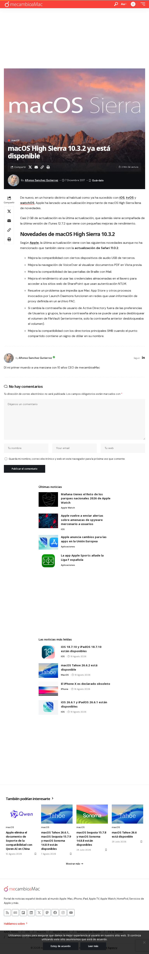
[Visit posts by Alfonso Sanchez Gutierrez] (9, 358)
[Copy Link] (42, 167)
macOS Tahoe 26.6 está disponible (124, 834)
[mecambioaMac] (23, 4)
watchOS (27, 203)
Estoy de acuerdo (61, 946)
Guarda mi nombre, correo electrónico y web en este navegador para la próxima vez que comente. (67, 458)
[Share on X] (30, 167)
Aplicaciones (68, 546)
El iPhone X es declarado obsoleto (85, 684)
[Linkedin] (31, 912)
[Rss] (7, 912)
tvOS (130, 198)
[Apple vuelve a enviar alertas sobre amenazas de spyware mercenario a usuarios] (48, 521)
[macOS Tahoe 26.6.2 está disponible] (48, 670)
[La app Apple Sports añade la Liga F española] (48, 560)
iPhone (64, 689)
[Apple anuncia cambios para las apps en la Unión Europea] (48, 542)
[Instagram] (63, 912)
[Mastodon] (47, 912)
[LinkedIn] (143, 358)
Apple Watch (68, 507)
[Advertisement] (74, 37)
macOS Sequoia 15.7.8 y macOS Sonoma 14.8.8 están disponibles (91, 838)
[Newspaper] (15, 912)
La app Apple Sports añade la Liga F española (82, 557)
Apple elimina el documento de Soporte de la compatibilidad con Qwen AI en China (19, 840)
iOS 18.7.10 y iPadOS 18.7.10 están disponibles (81, 649)
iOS (122, 198)
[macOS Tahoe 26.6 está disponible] (127, 814)
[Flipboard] (23, 912)
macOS (15, 140)
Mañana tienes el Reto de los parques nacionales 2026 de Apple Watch (85, 498)
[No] (144, 942)
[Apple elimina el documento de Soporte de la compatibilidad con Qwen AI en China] (21, 814)
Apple (34, 243)
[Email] (36, 167)
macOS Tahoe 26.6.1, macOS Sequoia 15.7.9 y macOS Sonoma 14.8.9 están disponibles (56, 840)
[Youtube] (71, 912)
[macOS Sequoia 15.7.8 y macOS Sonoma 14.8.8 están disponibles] (92, 814)
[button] (116, 4)
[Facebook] (55, 912)
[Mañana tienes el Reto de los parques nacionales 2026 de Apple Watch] (48, 499)
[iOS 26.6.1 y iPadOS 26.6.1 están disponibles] (48, 707)
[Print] (48, 167)
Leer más (93, 946)
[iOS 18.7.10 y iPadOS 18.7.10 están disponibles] (48, 652)
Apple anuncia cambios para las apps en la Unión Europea (84, 539)
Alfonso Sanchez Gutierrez (41, 180)
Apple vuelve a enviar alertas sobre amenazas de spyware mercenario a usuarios (82, 520)
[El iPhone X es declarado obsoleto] (48, 689)
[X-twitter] (39, 912)
